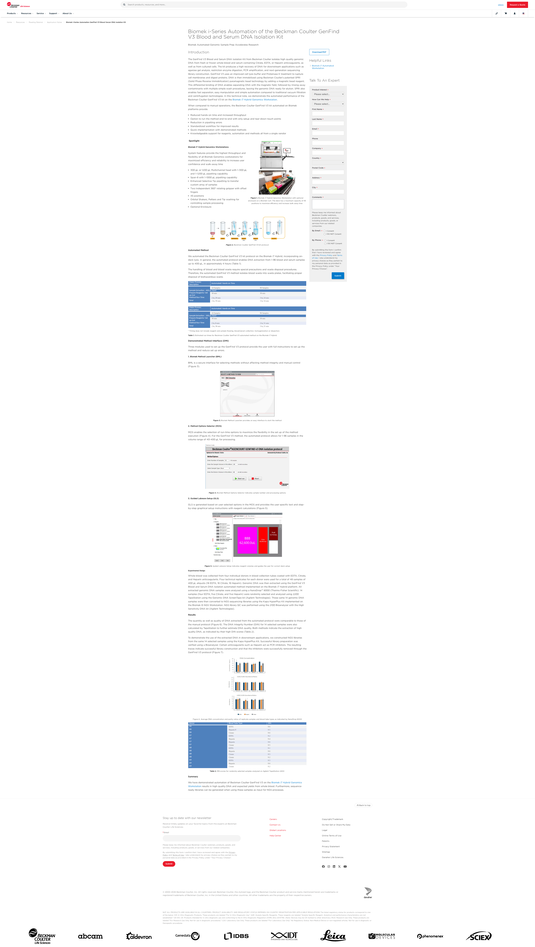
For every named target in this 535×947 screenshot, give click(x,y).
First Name (318, 109)
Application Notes (54, 22)
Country (316, 158)
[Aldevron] (139, 936)
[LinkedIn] (334, 867)
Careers (273, 819)
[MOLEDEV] (382, 937)
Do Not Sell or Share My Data (336, 825)
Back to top (364, 805)
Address (316, 178)
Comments (318, 197)
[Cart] (505, 13)
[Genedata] (187, 936)
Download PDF (319, 52)
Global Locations (278, 830)
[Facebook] (323, 867)
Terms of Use (178, 855)
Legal (324, 830)
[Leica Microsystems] (333, 936)
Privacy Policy (326, 255)
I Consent (330, 231)
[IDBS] (236, 936)
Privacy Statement (331, 846)
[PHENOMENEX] (430, 936)
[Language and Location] (523, 13)
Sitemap (326, 852)
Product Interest (320, 90)
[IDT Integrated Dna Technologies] (284, 937)
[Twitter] (339, 867)
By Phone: (317, 240)
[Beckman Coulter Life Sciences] (18, 5)
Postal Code (318, 168)
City (314, 187)
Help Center (275, 836)
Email (315, 129)
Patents (325, 841)
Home (9, 22)
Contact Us (275, 825)
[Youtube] (345, 867)
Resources (20, 22)
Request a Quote (517, 5)
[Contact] (496, 13)
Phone (315, 139)
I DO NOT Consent (333, 234)
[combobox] (264, 4)
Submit (338, 276)
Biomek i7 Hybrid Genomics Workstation (255, 99)
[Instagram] (329, 867)
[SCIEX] (479, 937)
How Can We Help (321, 99)
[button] (124, 4)
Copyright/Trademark (332, 819)
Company (317, 148)
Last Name (317, 119)
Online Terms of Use (331, 836)
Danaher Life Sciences (332, 857)
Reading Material (36, 22)
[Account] (514, 13)
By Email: (317, 231)
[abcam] (90, 936)
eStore (501, 5)
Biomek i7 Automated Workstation (323, 66)
